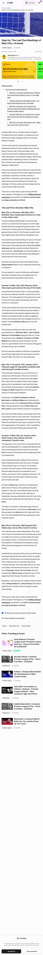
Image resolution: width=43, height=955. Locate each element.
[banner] (19, 70)
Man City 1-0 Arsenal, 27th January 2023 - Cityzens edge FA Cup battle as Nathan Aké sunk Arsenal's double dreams (23, 109)
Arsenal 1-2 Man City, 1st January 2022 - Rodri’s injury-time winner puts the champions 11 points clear (23, 117)
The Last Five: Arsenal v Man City (16, 89)
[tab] (20, 81)
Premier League (6, 8)
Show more (38, 59)
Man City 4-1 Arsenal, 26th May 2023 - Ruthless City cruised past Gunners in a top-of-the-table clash (23, 95)
